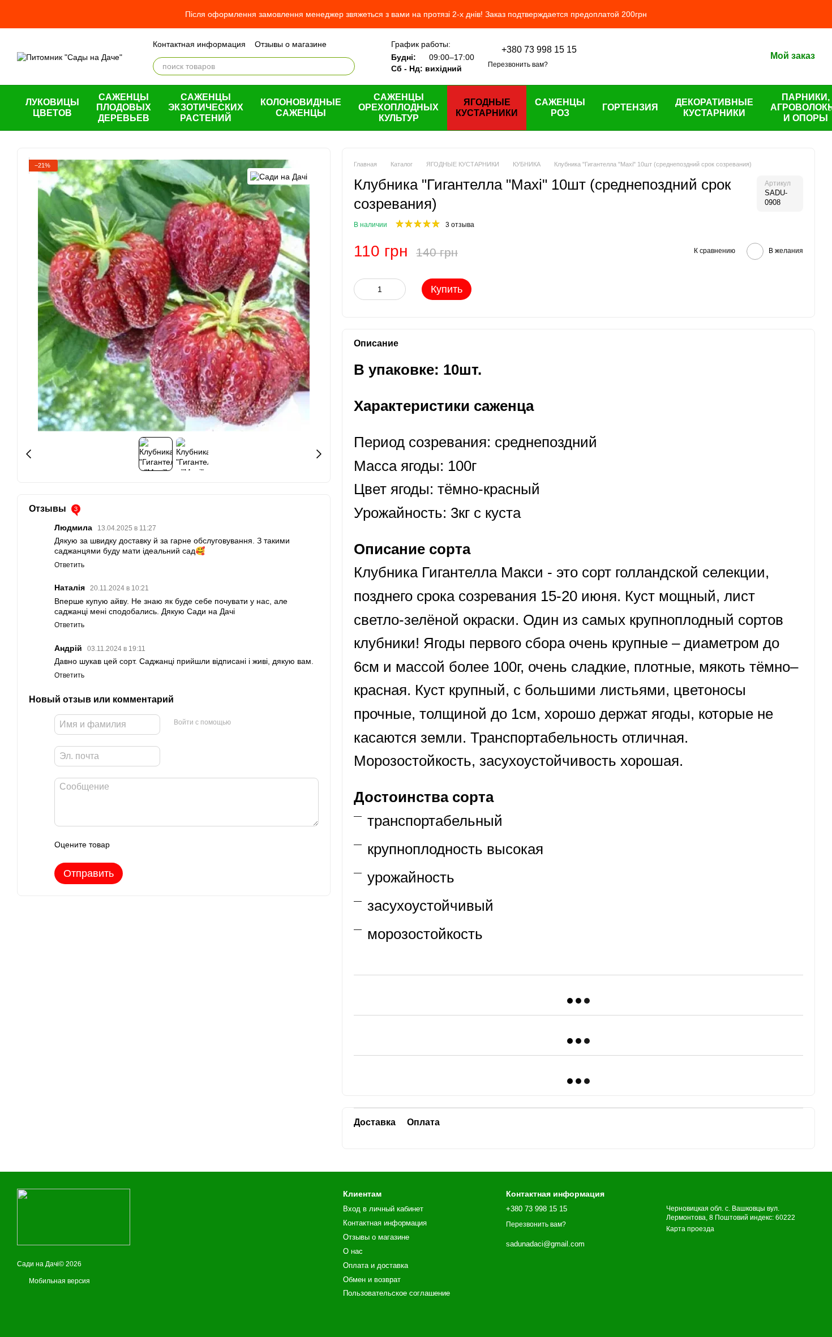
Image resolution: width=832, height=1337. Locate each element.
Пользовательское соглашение (396, 1293)
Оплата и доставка (375, 1265)
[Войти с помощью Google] (261, 723)
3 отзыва (459, 225)
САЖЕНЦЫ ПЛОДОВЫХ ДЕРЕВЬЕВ (123, 107)
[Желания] (698, 57)
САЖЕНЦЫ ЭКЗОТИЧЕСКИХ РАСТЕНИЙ (205, 107)
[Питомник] (73, 1216)
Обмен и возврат (372, 1279)
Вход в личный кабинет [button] (383, 1209)
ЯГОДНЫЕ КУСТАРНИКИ (487, 107)
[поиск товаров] (346, 66)
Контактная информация (199, 44)
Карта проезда (690, 1229)
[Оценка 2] (147, 844)
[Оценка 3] (165, 844)
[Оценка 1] (128, 844)
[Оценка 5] (201, 844)
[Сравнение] (668, 57)
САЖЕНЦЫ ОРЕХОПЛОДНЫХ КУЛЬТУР (398, 107)
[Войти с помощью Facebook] (243, 723)
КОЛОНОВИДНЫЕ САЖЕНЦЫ (300, 107)
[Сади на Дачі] (278, 176)
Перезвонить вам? (518, 64)
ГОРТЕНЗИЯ (630, 107)
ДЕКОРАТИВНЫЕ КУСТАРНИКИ (714, 107)
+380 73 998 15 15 (539, 49)
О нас (353, 1251)
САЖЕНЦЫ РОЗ (560, 107)
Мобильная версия (58, 1281)
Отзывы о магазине (291, 44)
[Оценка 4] (183, 844)
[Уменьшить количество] (362, 289)
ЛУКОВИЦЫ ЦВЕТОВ (52, 107)
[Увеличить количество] (397, 289)
